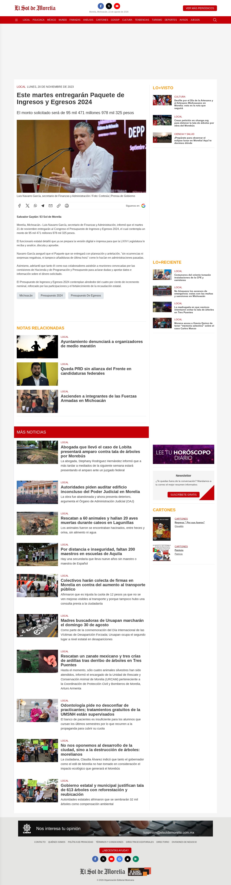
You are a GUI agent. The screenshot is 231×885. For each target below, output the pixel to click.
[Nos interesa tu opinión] (115, 828)
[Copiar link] (58, 205)
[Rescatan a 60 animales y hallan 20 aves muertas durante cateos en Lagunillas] (37, 525)
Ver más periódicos (200, 8)
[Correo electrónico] (50, 205)
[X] (109, 6)
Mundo (63, 20)
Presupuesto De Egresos (86, 295)
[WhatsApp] (35, 205)
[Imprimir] (67, 205)
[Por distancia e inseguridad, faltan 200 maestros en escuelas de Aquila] (37, 556)
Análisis (88, 20)
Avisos (184, 20)
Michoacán (26, 295)
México (51, 20)
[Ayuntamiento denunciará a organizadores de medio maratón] (37, 346)
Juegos (195, 20)
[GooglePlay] (136, 859)
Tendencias (142, 20)
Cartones (102, 20)
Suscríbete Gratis (183, 494)
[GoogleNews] (120, 859)
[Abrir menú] (16, 20)
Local (26, 20)
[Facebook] (101, 6)
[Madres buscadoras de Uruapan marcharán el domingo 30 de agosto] (37, 630)
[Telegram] (42, 205)
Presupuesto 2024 (52, 295)
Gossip (115, 20)
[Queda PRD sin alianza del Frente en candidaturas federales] (37, 374)
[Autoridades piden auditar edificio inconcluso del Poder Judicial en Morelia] (37, 494)
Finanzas (75, 20)
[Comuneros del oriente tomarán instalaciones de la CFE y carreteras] (162, 275)
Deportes (171, 20)
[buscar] (215, 20)
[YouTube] (117, 6)
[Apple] (128, 859)
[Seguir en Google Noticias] (143, 206)
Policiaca (38, 20)
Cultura (127, 20)
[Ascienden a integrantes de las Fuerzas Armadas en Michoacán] (37, 401)
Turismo (157, 20)
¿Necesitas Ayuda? (115, 850)
